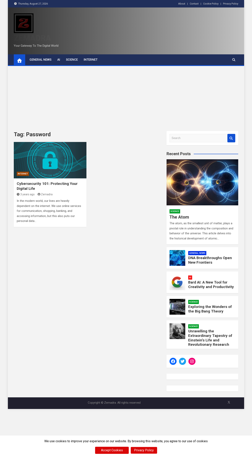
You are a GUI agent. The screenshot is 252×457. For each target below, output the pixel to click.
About (181, 3)
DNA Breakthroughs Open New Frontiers (210, 260)
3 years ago (27, 194)
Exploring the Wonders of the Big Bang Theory (210, 308)
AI (58, 59)
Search (231, 138)
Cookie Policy (211, 3)
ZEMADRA (32, 38)
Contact (194, 3)
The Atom (179, 217)
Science (72, 59)
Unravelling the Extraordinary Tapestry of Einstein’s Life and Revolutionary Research (210, 338)
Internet (90, 59)
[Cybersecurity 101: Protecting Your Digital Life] (50, 160)
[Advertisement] (126, 95)
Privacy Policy (230, 3)
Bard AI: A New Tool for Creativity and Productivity (211, 284)
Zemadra (47, 194)
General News (40, 59)
